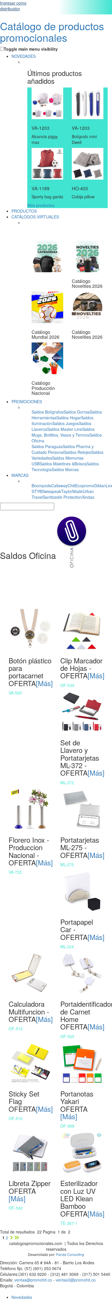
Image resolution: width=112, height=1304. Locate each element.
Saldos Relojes (77, 452)
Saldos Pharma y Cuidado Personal (63, 449)
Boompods (41, 485)
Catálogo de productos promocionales (52, 31)
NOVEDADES (23, 56)
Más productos (40, 205)
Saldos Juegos (65, 423)
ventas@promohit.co (33, 1280)
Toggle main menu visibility (31, 49)
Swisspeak (51, 491)
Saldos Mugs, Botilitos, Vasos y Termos (63, 432)
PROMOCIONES (26, 401)
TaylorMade (72, 491)
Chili (71, 485)
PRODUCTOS (24, 211)
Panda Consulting (70, 1254)
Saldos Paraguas (47, 446)
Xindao (88, 497)
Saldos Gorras (76, 412)
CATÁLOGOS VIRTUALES (35, 217)
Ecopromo (84, 485)
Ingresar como (13, 6)
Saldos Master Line (64, 429)
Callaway (59, 485)
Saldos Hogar (68, 417)
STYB (37, 491)
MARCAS (19, 475)
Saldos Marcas (65, 469)
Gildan (100, 485)
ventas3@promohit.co (76, 1280)
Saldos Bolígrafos (47, 412)
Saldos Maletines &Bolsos (63, 464)
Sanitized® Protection (62, 497)
